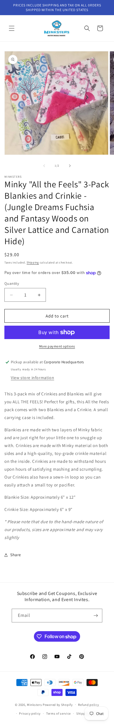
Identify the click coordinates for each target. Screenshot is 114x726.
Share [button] (15, 554)
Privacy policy (30, 713)
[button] (11, 28)
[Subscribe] (95, 615)
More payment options (57, 346)
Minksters (34, 704)
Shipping (33, 262)
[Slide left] (44, 165)
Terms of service (58, 713)
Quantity (11, 283)
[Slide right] (69, 165)
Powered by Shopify (58, 704)
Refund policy (88, 705)
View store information (32, 377)
